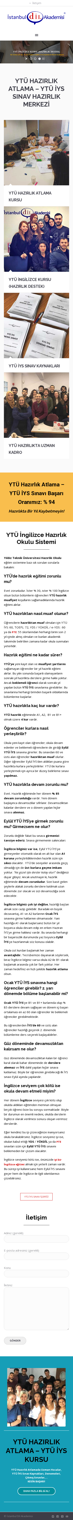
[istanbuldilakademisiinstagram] (53, 1516)
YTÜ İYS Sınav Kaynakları (34, 366)
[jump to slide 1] (31, 59)
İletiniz (8, 1285)
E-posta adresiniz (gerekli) (21, 1250)
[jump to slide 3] (39, 59)
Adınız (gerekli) (13, 1233)
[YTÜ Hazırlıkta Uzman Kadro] (36, 405)
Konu (7, 1268)
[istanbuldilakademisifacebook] (57, 1516)
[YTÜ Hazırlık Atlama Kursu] (36, 152)
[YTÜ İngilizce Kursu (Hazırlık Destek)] (36, 239)
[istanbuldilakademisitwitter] (62, 1516)
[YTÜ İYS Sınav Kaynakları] (36, 325)
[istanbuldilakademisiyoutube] (67, 1516)
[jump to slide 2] (35, 59)
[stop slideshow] (43, 59)
